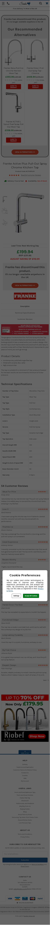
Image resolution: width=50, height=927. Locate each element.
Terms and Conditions (25, 834)
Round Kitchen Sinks (25, 820)
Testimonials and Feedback (25, 803)
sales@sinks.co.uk (20, 889)
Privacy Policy (25, 837)
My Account (25, 781)
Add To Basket (13, 86)
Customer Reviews (25, 319)
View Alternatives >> (25, 152)
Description (25, 306)
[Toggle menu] (3, 3)
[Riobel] (25, 718)
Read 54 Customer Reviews (31, 175)
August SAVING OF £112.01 (24, 259)
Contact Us (25, 773)
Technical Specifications (25, 313)
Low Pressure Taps (25, 823)
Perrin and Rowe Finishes (25, 795)
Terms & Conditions (38, 864)
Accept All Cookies (31, 596)
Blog (25, 812)
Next (45, 680)
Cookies (25, 775)
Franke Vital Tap (25, 798)
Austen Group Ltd (29, 916)
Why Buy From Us (25, 806)
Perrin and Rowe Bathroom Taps (25, 792)
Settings (16, 596)
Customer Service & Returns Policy (25, 770)
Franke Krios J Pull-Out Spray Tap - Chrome (35, 70)
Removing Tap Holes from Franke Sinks (25, 817)
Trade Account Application (25, 767)
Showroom (25, 800)
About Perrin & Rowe (25, 814)
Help (25, 778)
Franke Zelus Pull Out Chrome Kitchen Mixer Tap (13, 70)
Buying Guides (25, 809)
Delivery (24, 764)
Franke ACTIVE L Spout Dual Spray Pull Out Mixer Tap (13, 124)
